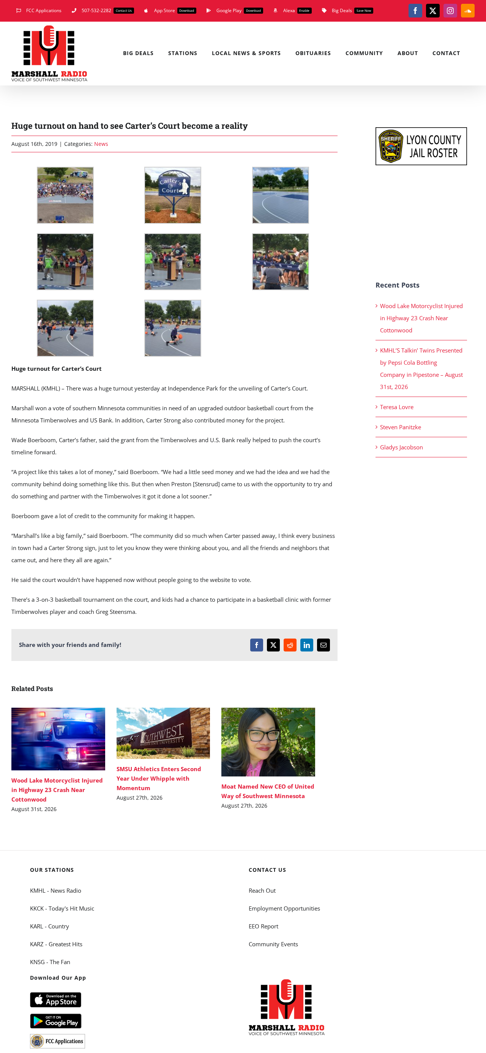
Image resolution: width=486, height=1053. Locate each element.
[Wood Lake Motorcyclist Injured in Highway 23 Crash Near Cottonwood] (58, 739)
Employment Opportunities (284, 908)
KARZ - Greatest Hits (56, 944)
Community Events (273, 944)
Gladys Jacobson (401, 447)
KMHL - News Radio (55, 890)
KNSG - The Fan (50, 962)
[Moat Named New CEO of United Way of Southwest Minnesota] (268, 742)
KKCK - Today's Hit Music (62, 908)
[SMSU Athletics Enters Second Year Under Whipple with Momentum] (163, 733)
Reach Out (262, 890)
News (101, 143)
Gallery (69, 739)
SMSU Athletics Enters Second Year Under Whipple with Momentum (152, 733)
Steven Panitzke (400, 427)
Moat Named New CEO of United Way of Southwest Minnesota (257, 742)
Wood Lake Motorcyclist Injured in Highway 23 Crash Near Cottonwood (47, 739)
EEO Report (263, 926)
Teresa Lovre (396, 407)
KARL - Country (49, 926)
